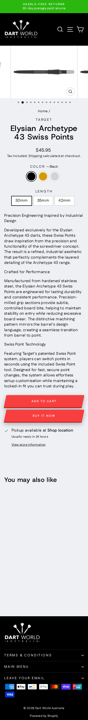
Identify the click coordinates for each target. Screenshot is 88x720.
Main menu (16, 666)
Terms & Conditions (28, 655)
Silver (55, 176)
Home (43, 111)
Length (44, 191)
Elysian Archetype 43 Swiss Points (17, 527)
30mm (21, 200)
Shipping (35, 156)
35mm (43, 200)
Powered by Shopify (44, 716)
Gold (43, 176)
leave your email (24, 678)
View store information (28, 445)
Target (44, 119)
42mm (64, 200)
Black (31, 176)
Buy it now (44, 416)
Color (44, 167)
